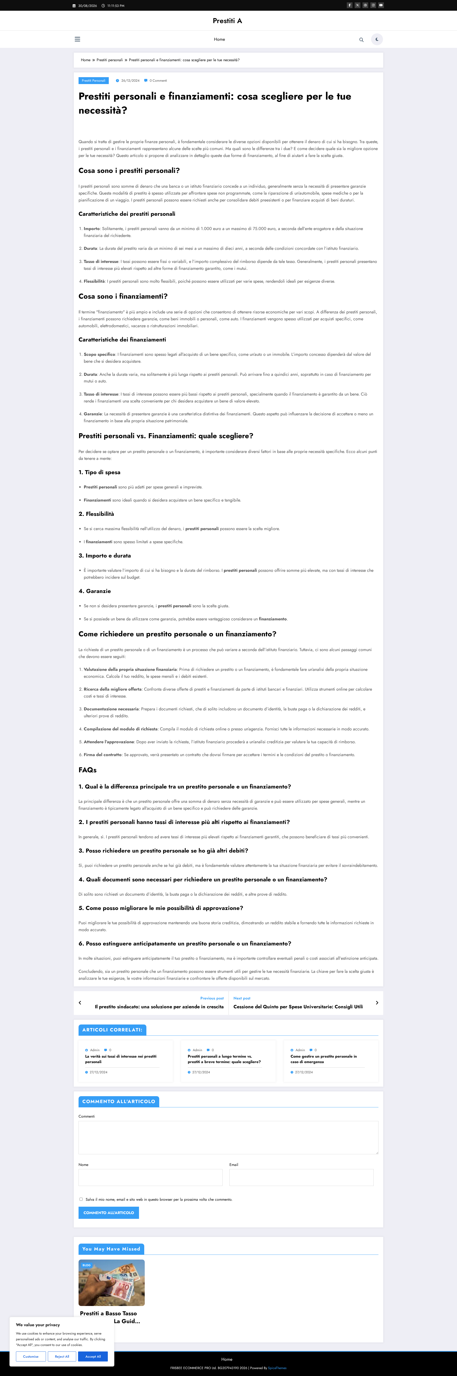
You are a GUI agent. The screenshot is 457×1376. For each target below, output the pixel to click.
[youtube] (381, 5)
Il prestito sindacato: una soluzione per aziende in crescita (159, 1007)
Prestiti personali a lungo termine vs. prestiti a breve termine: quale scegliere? (224, 1059)
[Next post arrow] (377, 1003)
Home (219, 39)
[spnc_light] (377, 39)
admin (94, 1050)
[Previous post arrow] (80, 1003)
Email (233, 1164)
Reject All (62, 1356)
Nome (83, 1164)
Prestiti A (227, 20)
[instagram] (373, 5)
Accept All (93, 1356)
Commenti (87, 1116)
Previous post (212, 998)
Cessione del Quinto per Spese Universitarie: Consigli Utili (298, 1007)
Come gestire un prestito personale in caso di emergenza (324, 1059)
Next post (241, 998)
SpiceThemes (277, 1368)
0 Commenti (158, 80)
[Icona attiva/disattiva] (77, 39)
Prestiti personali (93, 80)
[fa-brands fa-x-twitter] (357, 5)
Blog (87, 1265)
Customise (31, 1356)
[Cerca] (362, 40)
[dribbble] (365, 5)
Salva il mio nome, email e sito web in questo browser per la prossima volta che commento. (159, 1199)
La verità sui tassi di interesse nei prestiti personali (120, 1059)
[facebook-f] (350, 5)
